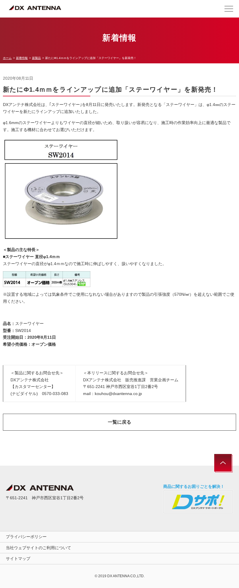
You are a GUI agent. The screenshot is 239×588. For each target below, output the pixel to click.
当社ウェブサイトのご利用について (38, 547)
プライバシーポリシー (26, 536)
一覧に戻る (119, 422)
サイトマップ (18, 558)
